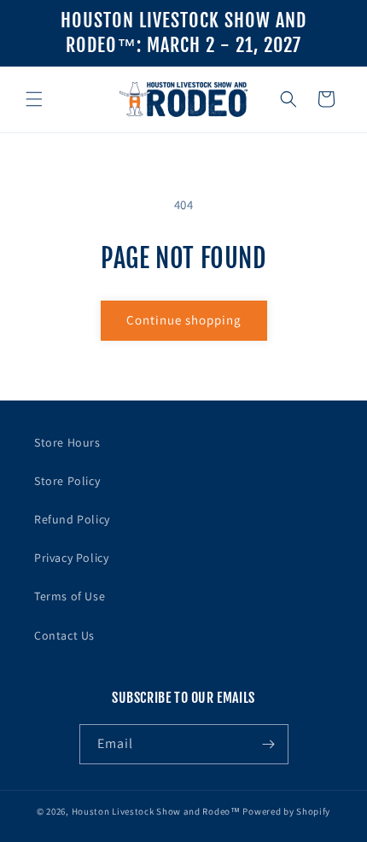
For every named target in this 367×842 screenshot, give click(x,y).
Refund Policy (72, 519)
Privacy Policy (71, 557)
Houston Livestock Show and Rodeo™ (156, 811)
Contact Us (64, 635)
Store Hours (67, 442)
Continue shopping (184, 320)
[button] (34, 99)
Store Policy (67, 480)
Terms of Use (69, 596)
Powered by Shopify (286, 811)
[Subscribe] (269, 744)
